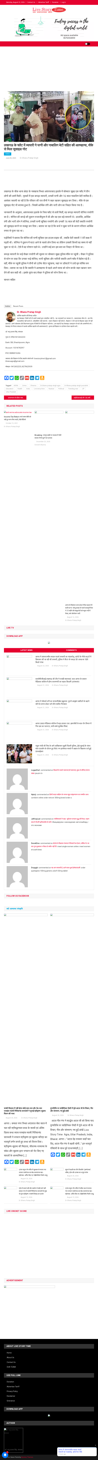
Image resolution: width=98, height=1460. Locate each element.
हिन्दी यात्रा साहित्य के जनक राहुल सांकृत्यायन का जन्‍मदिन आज (69, 794)
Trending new (73, 389)
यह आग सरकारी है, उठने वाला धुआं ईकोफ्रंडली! (65, 868)
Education (9, 389)
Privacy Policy (12, 1391)
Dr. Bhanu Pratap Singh (29, 158)
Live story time (39, 389)
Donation (55, 2)
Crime (7, 154)
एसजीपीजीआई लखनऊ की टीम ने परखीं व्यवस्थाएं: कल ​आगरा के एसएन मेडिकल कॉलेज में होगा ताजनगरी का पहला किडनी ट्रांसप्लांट (61, 680)
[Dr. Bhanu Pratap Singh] (10, 317)
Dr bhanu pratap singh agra (50, 385)
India (28, 389)
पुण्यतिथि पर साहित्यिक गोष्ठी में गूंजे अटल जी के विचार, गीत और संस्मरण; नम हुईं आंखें (71, 1109)
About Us (10, 1357)
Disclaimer (11, 1396)
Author (7, 306)
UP (83, 389)
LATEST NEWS (26, 650)
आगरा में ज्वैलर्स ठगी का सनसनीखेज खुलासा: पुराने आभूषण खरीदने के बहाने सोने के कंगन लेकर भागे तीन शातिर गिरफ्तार (62, 702)
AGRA (16, 385)
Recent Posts (18, 306)
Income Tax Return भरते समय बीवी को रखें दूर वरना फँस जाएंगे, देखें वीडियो (17, 418)
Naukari (51, 389)
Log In (64, 2)
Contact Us (31, 2)
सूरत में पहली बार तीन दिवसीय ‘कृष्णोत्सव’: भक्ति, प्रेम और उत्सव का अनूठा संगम (78, 1171)
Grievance (11, 1401)
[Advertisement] (49, 72)
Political (61, 389)
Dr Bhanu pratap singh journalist (76, 385)
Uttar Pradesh (11, 392)
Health (19, 389)
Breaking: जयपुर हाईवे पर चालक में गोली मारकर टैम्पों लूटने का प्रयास (48, 436)
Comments (71, 650)
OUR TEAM (11, 1367)
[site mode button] (87, 44)
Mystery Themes (27, 1457)
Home (9, 1353)
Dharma (33, 385)
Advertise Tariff (43, 2)
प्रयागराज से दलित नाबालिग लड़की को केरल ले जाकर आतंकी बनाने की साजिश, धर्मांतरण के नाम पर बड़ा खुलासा (17, 398)
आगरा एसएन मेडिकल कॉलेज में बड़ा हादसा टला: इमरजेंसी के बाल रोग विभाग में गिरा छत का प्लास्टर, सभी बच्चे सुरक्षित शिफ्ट (63, 724)
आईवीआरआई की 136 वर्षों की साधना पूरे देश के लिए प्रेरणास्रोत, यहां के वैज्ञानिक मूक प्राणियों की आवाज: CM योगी (84, 398)
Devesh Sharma (40, 445)
